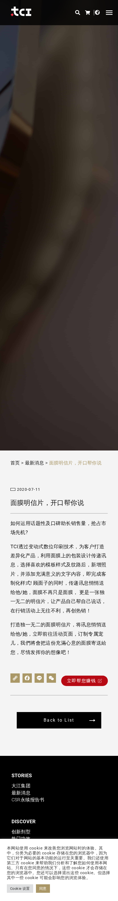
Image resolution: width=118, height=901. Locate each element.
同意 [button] (43, 888)
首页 (15, 463)
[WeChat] (51, 678)
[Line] (39, 678)
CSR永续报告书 (28, 799)
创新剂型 (21, 831)
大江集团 (21, 785)
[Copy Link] (15, 678)
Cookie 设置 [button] (20, 888)
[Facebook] (27, 678)
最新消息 (34, 463)
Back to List (59, 720)
